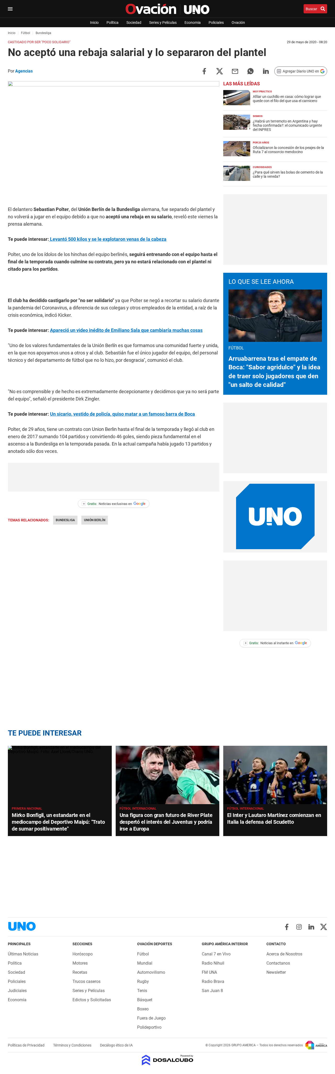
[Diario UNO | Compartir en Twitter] (219, 70)
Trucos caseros (86, 981)
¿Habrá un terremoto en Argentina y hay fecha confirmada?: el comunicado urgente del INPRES (287, 125)
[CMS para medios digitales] (167, 1060)
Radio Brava (213, 981)
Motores (80, 963)
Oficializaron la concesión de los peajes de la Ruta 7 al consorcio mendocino (288, 150)
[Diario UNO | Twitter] (323, 927)
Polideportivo (149, 1027)
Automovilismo (151, 972)
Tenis (142, 990)
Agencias (24, 71)
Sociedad (133, 22)
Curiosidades (262, 167)
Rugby (143, 981)
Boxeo (143, 1008)
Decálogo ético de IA (116, 1045)
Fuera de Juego (151, 1018)
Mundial (144, 963)
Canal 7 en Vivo (216, 953)
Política (113, 22)
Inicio (94, 22)
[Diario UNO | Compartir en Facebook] (204, 70)
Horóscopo (82, 953)
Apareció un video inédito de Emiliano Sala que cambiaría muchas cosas (126, 330)
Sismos (258, 116)
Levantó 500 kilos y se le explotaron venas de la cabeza (107, 239)
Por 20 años (261, 142)
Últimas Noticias (23, 953)
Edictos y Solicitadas (91, 999)
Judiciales (17, 990)
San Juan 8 (212, 990)
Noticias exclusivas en (107, 504)
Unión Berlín (94, 520)
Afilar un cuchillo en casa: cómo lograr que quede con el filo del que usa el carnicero (287, 98)
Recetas (79, 972)
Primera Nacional (27, 808)
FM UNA (209, 972)
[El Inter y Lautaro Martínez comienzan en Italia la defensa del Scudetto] (275, 775)
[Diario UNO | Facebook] (286, 927)
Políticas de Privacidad (26, 1045)
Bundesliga (65, 520)
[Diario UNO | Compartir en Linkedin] (266, 70)
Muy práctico (262, 91)
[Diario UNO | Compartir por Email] (235, 70)
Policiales (216, 22)
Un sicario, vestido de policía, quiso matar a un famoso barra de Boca (122, 414)
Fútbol (143, 953)
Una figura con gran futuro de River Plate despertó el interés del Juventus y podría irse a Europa (166, 822)
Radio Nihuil (213, 963)
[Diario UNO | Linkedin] (311, 927)
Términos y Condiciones (72, 1045)
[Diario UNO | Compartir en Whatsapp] (250, 70)
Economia (193, 22)
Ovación (238, 22)
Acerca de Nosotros (284, 953)
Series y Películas (163, 22)
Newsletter (276, 972)
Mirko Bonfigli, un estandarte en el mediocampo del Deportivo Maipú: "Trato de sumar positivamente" (58, 822)
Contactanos (278, 963)
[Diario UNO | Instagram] (299, 927)
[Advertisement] (113, 477)
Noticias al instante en (269, 643)
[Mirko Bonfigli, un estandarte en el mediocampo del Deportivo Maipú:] (60, 775)
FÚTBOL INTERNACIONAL (138, 808)
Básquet (144, 999)
